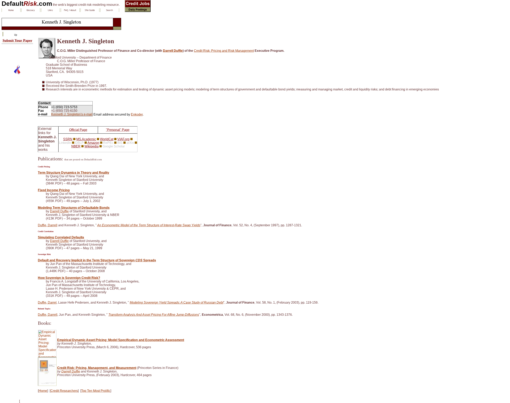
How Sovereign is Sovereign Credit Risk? (69, 277)
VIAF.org (123, 139)
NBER (75, 146)
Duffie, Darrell (47, 225)
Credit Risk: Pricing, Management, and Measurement (96, 368)
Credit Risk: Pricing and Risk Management (224, 50)
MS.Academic (86, 139)
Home (43, 390)
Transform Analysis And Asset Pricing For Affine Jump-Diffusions (153, 314)
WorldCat (106, 139)
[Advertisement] (17, 53)
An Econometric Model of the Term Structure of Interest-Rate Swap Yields (148, 225)
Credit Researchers (64, 390)
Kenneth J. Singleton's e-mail (71, 114)
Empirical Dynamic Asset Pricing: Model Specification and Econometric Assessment (120, 340)
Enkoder (137, 114)
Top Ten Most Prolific (95, 390)
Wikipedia (91, 146)
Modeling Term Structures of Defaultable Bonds (74, 207)
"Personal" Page (117, 129)
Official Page (78, 129)
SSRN (67, 139)
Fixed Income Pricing (54, 190)
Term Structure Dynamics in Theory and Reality (73, 172)
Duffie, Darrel (47, 302)
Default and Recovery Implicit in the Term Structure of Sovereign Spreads (97, 260)
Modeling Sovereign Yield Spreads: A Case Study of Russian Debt (176, 302)
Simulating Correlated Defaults (61, 237)
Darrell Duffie (173, 50)
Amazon (93, 142)
